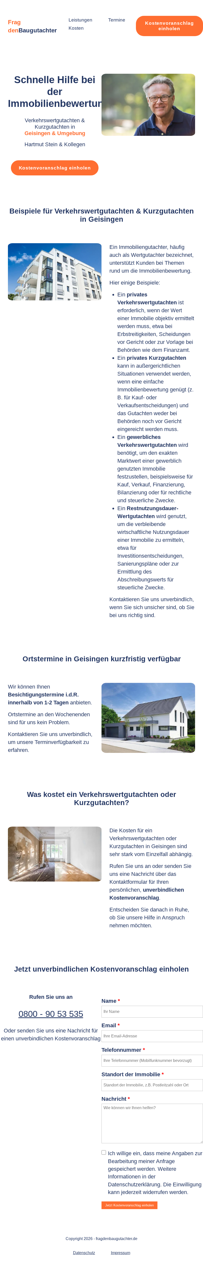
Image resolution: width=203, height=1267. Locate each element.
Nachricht (116, 1099)
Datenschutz (84, 1253)
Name (111, 1001)
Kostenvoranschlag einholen (169, 26)
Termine (116, 20)
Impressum (120, 1253)
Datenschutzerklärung (134, 1184)
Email (111, 1025)
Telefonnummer (123, 1050)
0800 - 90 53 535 (51, 1014)
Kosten (76, 28)
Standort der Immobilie (133, 1074)
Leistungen (80, 20)
